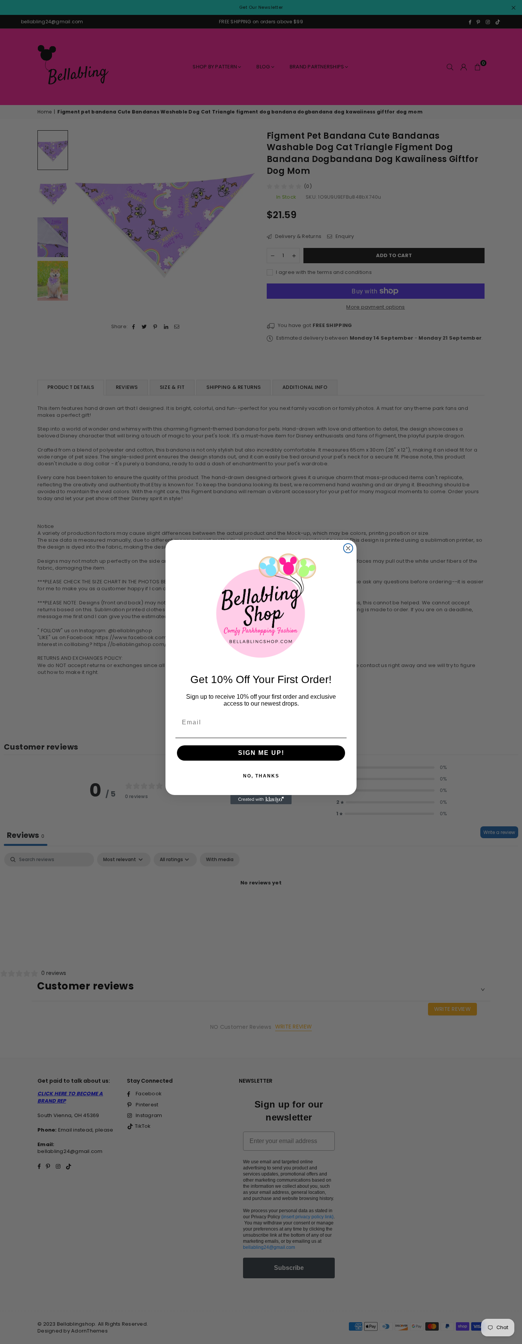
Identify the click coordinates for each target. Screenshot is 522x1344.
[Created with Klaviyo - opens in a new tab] (261, 799)
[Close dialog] (348, 548)
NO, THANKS (261, 776)
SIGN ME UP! (261, 753)
